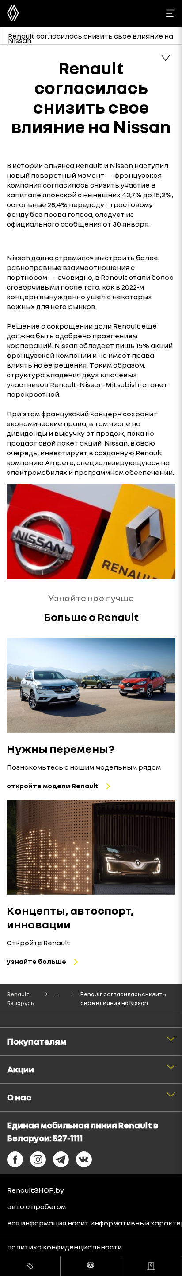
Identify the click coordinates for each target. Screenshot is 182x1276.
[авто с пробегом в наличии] (30, 1266)
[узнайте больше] (91, 847)
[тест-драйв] (91, 1266)
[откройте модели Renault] (91, 685)
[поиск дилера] (151, 1266)
